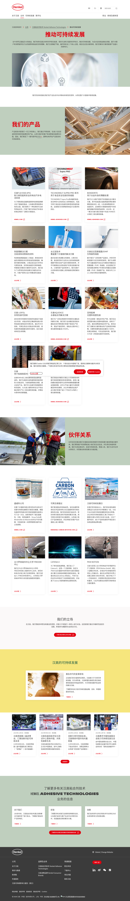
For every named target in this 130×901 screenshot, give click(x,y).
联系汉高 (67, 879)
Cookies (44, 891)
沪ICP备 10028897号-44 (51, 896)
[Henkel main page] (18, 7)
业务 (22, 16)
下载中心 (67, 870)
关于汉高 (15, 16)
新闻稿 (14, 874)
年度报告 (15, 879)
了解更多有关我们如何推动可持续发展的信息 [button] (63, 832)
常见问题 (67, 874)
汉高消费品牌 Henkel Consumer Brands (49, 874)
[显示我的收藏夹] (95, 8)
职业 (104, 16)
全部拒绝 (80, 372)
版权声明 (22, 891)
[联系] (89, 8)
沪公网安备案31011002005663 (75, 896)
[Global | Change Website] (101, 8)
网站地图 (15, 891)
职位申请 (67, 866)
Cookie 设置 (34, 373)
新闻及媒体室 (112, 16)
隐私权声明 (36, 891)
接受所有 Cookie (94, 372)
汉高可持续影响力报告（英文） (23, 883)
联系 (96, 862)
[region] (65, 368)
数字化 (38, 16)
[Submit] (116, 8)
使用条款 (29, 891)
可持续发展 (29, 16)
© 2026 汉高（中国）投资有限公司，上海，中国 (27, 896)
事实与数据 (16, 870)
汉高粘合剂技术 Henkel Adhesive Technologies (49, 27)
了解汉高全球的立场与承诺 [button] (63, 634)
